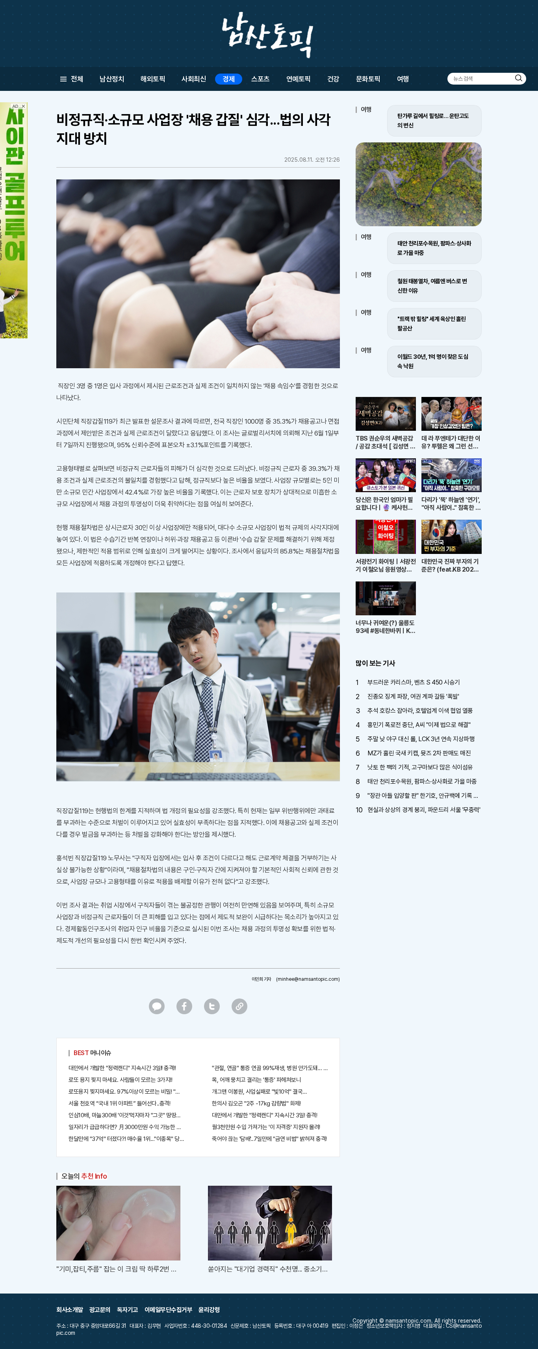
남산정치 (112, 79)
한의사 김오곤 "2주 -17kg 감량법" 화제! (256, 1103)
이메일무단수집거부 (169, 1310)
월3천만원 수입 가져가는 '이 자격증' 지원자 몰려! (266, 1127)
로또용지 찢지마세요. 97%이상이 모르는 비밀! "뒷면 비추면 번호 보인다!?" (126, 1091)
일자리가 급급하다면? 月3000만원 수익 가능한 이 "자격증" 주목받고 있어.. (126, 1127)
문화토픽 (368, 79)
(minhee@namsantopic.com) (308, 979)
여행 (403, 79)
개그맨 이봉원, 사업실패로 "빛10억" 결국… (259, 1091)
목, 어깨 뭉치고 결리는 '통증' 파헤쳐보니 (256, 1079)
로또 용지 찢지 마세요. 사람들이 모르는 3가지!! (120, 1079)
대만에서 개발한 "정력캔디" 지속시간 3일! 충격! (264, 1115)
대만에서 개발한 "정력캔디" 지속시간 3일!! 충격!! (122, 1068)
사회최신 (194, 79)
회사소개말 (69, 1310)
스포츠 (260, 79)
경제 (229, 79)
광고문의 (100, 1310)
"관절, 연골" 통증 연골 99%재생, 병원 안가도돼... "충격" (270, 1068)
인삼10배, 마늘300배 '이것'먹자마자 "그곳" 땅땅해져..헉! (126, 1115)
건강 (333, 79)
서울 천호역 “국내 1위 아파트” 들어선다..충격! (119, 1103)
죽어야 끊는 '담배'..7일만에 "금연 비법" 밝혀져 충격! (269, 1138)
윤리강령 (209, 1310)
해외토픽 (153, 79)
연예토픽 (298, 79)
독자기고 (127, 1310)
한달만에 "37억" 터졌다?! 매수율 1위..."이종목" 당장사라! (126, 1138)
